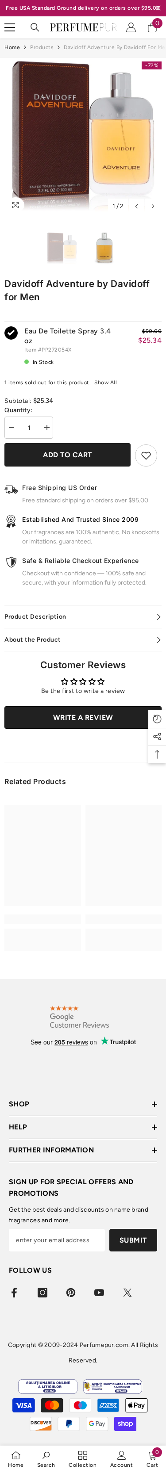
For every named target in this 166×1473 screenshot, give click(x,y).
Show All (105, 382)
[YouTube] (99, 1293)
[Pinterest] (71, 1293)
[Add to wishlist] (146, 455)
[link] (42, 919)
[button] (136, 206)
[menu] (9, 27)
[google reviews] (79, 1017)
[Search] (35, 27)
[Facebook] (14, 1293)
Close (158, 8)
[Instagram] (42, 1293)
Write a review (83, 717)
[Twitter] (127, 1293)
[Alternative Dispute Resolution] (112, 1386)
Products (42, 47)
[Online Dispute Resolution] (47, 1386)
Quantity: (18, 410)
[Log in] (131, 27)
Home (12, 47)
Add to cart (67, 455)
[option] (83, 136)
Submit (133, 1240)
